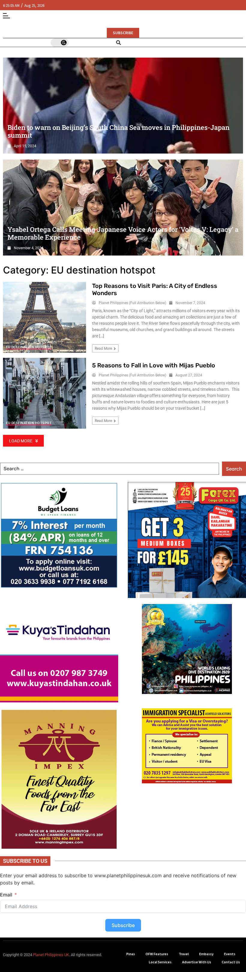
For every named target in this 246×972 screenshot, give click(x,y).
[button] (210, 430)
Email (134, 495)
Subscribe (168, 525)
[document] (123, 486)
